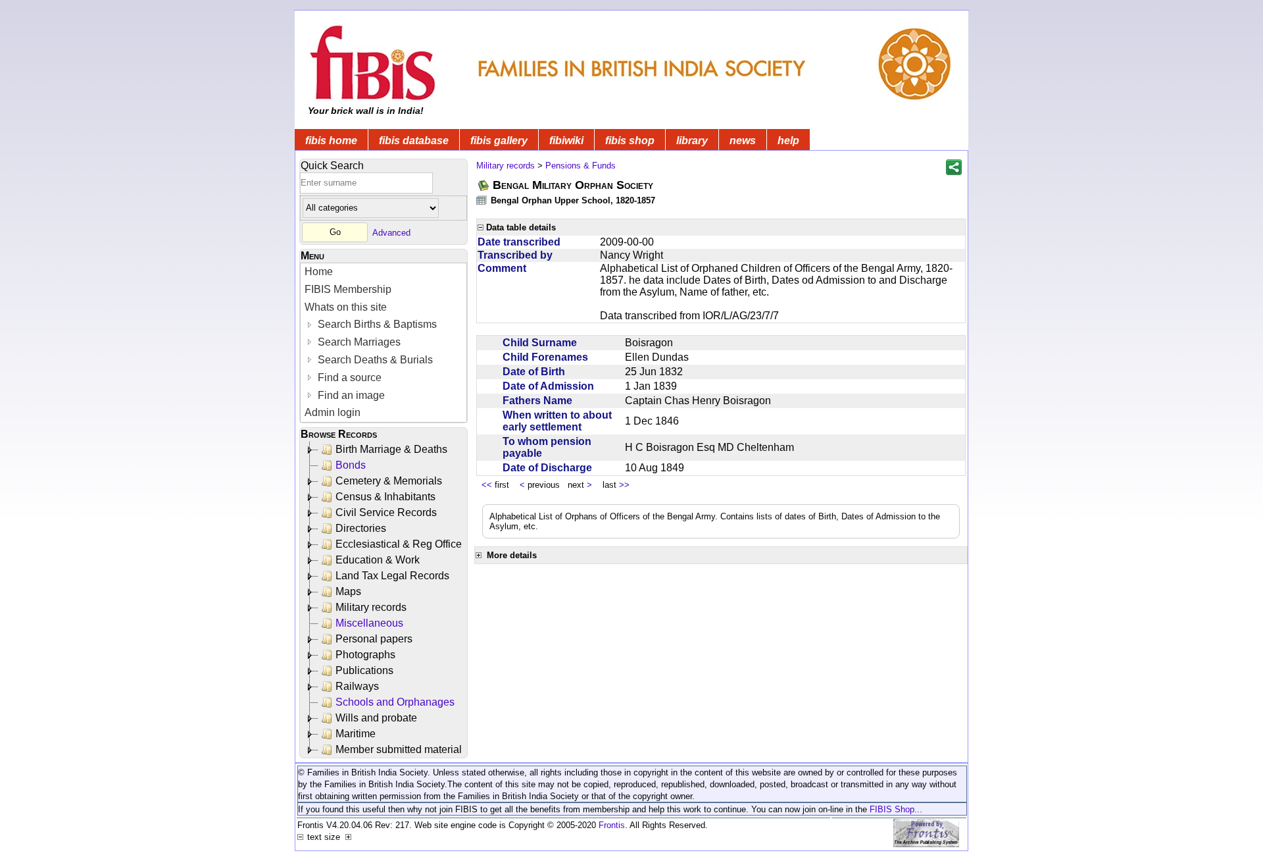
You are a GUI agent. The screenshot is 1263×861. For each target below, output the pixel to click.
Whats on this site (346, 307)
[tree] (384, 600)
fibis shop (630, 140)
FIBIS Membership (348, 289)
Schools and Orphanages (395, 702)
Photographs (365, 654)
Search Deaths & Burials (374, 359)
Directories (360, 528)
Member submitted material (398, 749)
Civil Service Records (386, 512)
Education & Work (377, 559)
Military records (371, 607)
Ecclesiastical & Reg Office (398, 544)
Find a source (348, 377)
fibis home (331, 140)
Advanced (391, 232)
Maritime (355, 733)
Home (319, 271)
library (692, 140)
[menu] (383, 343)
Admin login (332, 412)
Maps (348, 591)
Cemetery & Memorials (388, 480)
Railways (357, 686)
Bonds (350, 465)
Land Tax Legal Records (392, 575)
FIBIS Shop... (896, 809)
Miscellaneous (369, 623)
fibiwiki (566, 140)
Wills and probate (376, 717)
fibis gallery (499, 140)
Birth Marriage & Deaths (391, 449)
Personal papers (373, 638)
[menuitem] (383, 272)
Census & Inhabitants (385, 496)
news (743, 140)
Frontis (612, 825)
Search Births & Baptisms (376, 324)
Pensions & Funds (580, 165)
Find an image (350, 395)
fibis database (414, 140)
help (788, 140)
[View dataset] (482, 199)
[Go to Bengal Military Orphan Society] (484, 185)
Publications (364, 670)
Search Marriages (358, 342)
